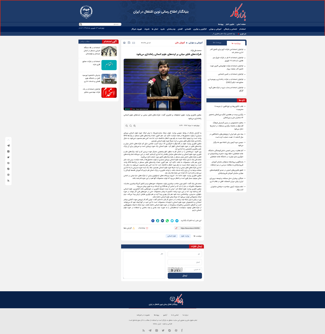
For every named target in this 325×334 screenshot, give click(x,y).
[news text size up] (134, 126)
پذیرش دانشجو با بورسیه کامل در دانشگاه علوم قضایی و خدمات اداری (91, 78)
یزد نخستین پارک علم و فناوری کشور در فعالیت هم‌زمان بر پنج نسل (212, 33)
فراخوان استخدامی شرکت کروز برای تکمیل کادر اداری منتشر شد (226, 51)
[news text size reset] (130, 126)
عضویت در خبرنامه (143, 315)
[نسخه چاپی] (124, 42)
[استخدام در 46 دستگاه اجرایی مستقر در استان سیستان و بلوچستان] (109, 51)
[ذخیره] (128, 42)
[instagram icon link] (156, 330)
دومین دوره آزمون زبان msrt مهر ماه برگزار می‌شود (228, 144)
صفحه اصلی (241, 24)
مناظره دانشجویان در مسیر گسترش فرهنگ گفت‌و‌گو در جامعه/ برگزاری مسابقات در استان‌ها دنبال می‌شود (226, 126)
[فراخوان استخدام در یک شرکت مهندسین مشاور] (109, 93)
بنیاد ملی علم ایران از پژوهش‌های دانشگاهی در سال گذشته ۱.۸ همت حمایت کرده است (226, 136)
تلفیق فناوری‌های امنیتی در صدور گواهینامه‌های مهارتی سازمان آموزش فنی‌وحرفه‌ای (226, 172)
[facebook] (153, 220)
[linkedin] (162, 220)
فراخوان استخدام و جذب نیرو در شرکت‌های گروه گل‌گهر (226, 89)
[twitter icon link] (163, 330)
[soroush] (157, 220)
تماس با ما (174, 315)
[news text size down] (127, 126)
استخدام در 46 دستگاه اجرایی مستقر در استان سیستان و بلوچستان (92, 50)
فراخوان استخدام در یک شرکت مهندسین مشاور (91, 91)
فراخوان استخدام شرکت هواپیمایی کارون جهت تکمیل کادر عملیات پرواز (226, 67)
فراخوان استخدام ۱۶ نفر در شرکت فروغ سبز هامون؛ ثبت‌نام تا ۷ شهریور (228, 59)
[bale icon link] (169, 330)
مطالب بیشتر (85, 41)
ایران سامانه (157, 323)
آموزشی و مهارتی (196, 43)
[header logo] (238, 12)
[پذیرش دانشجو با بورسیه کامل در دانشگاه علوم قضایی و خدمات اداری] (109, 79)
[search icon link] (81, 24)
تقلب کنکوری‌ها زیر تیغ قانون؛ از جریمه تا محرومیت (229, 108)
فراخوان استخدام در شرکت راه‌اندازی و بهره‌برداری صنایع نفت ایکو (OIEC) (225, 81)
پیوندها (220, 24)
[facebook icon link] (182, 330)
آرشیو (165, 315)
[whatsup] (167, 220)
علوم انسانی (171, 236)
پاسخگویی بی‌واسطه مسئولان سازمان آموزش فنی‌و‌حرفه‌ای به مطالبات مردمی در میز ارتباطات (226, 163)
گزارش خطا (128, 228)
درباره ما (185, 315)
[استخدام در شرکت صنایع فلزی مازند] (109, 65)
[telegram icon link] (149, 330)
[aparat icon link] (176, 330)
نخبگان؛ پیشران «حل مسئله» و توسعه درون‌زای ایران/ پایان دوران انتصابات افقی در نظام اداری (226, 180)
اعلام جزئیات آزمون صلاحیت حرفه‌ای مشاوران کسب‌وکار (227, 188)
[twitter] (172, 220)
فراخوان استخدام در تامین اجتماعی (230, 74)
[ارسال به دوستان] (133, 42)
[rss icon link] (143, 330)
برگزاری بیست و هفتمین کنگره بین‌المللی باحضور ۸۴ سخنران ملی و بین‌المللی (226, 116)
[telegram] (177, 220)
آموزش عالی (180, 43)
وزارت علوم (185, 236)
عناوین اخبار (230, 24)
